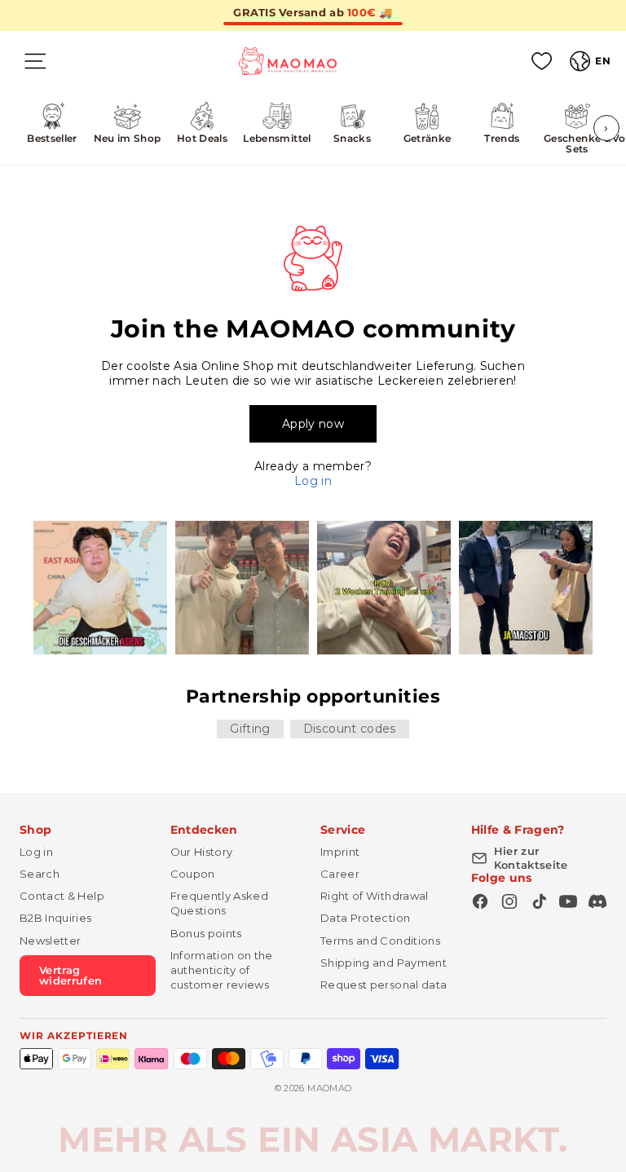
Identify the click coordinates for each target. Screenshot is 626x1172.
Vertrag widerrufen (71, 975)
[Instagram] (509, 901)
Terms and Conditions (380, 940)
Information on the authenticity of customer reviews (221, 970)
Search (40, 873)
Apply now (313, 423)
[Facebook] (480, 901)
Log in (313, 481)
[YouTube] (568, 901)
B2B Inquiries (56, 917)
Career (339, 873)
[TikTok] (539, 901)
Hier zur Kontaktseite (531, 857)
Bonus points (206, 933)
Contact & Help (62, 895)
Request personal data (383, 984)
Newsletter (51, 940)
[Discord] (597, 901)
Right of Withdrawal (374, 895)
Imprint (339, 851)
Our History (201, 851)
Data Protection (365, 917)
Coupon (192, 873)
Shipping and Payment (383, 962)
